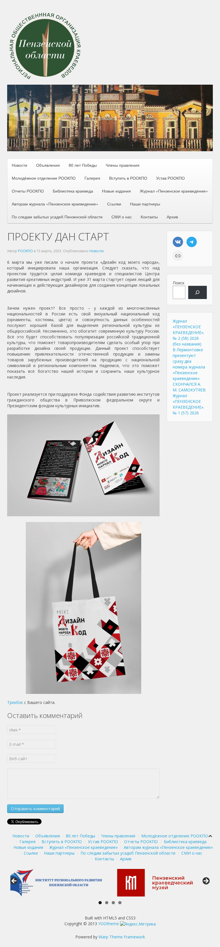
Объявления (48, 165)
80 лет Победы (83, 165)
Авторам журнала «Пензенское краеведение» (55, 204)
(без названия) (187, 344)
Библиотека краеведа (73, 191)
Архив (172, 217)
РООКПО (25, 251)
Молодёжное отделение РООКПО (44, 178)
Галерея (92, 178)
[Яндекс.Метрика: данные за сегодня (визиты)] (138, 924)
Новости (19, 165)
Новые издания (116, 191)
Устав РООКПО (170, 178)
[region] (110, 118)
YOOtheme (108, 923)
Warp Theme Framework (122, 937)
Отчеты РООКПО (28, 191)
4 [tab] (119, 902)
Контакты (149, 217)
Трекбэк (15, 702)
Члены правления (123, 165)
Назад (14, 881)
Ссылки (114, 204)
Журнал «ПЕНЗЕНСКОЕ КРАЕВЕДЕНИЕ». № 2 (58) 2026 (188, 329)
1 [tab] (100, 902)
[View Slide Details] (55, 882)
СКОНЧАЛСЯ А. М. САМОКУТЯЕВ (189, 387)
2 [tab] (106, 902)
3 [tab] (113, 902)
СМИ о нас (121, 217)
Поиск (178, 283)
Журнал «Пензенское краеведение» (174, 191)
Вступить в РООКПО (128, 178)
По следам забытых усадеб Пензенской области (57, 217)
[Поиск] (197, 292)
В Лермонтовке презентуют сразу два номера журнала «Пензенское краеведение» (189, 364)
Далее (205, 881)
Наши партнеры (145, 204)
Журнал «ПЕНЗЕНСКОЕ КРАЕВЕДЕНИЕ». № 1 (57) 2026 (188, 404)
